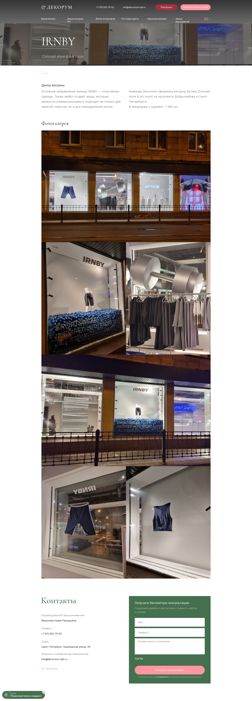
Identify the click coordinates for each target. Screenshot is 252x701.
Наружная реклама (157, 18)
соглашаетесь (162, 677)
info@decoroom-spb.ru (134, 7)
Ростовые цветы (130, 18)
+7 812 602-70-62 (105, 7)
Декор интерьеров (105, 18)
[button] (196, 7)
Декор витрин (48, 18)
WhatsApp (51, 668)
